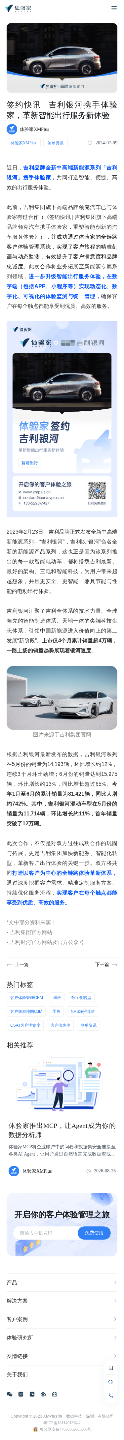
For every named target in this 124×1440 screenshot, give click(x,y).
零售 (57, 1011)
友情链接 (17, 1356)
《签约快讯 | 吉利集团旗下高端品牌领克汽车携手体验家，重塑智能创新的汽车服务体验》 (62, 227)
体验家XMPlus (23, 143)
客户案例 (17, 1319)
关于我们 (17, 1374)
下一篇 (102, 964)
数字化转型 (81, 997)
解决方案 (17, 1301)
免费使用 (94, 1232)
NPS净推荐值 (83, 1011)
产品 (12, 1282)
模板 (57, 997)
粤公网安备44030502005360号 (65, 1429)
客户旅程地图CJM (26, 1011)
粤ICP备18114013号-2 (62, 1423)
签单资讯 (55, 143)
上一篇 (22, 964)
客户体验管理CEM (26, 997)
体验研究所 (20, 1337)
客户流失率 (60, 1025)
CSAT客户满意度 (25, 1025)
